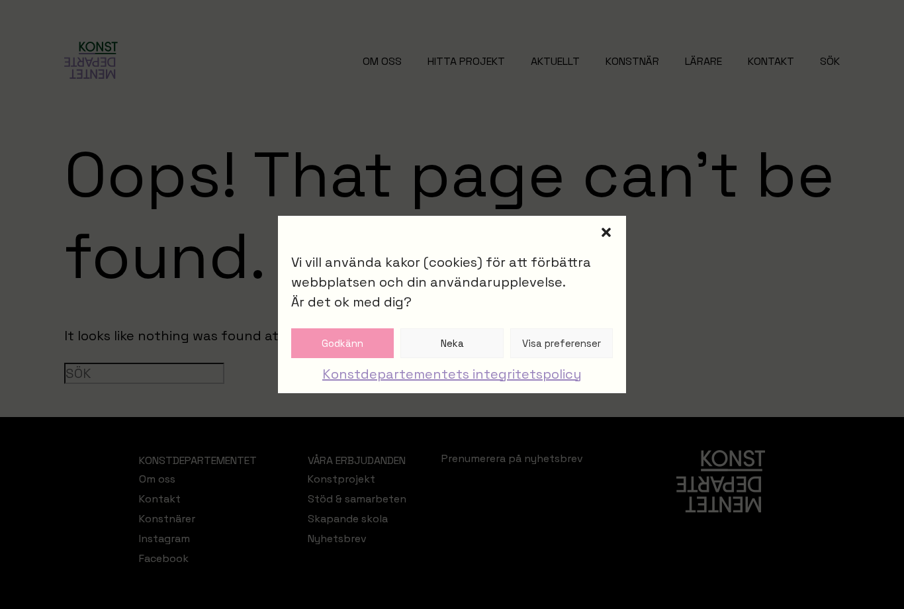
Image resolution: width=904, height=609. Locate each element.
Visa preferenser (561, 343)
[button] (606, 232)
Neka (452, 343)
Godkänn (342, 343)
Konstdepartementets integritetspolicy (452, 374)
